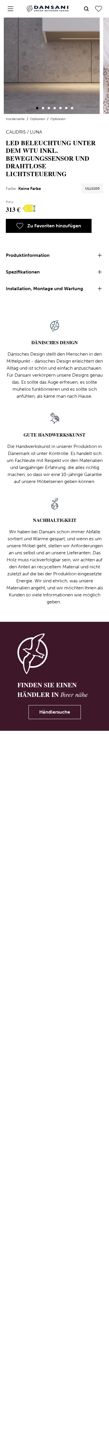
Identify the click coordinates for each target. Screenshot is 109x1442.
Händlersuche (54, 712)
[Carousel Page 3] (49, 108)
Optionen (38, 119)
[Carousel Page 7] (72, 108)
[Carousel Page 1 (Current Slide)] (37, 108)
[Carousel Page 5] (60, 108)
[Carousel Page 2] (43, 108)
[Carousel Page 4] (54, 108)
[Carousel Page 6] (66, 108)
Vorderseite (16, 119)
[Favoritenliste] (98, 8)
